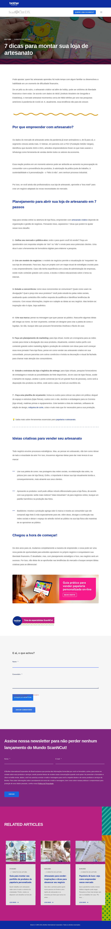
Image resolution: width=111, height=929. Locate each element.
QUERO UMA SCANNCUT (84, 12)
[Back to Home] (19, 13)
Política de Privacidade (46, 783)
